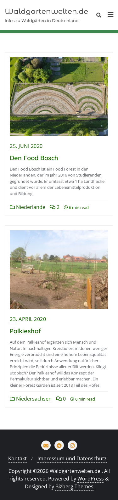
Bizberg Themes (74, 486)
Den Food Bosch (34, 158)
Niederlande (30, 207)
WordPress (90, 478)
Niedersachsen (33, 398)
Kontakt (17, 458)
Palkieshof (25, 331)
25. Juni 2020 (26, 146)
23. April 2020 (28, 319)
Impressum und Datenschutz (72, 458)
